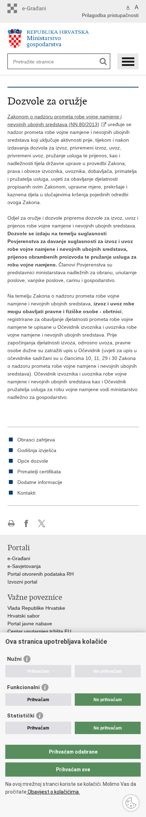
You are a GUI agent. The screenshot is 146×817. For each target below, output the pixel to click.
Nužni (14, 659)
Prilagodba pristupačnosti (110, 15)
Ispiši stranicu (11, 523)
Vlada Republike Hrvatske (36, 608)
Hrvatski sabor (23, 616)
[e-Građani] (37, 8)
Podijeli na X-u (41, 523)
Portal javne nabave (29, 623)
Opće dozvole (32, 461)
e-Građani (18, 558)
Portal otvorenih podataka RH (40, 574)
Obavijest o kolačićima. (53, 792)
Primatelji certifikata (39, 471)
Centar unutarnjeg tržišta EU (39, 631)
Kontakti (26, 493)
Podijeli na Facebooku (26, 523)
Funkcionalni (23, 687)
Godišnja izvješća (36, 450)
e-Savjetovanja (24, 566)
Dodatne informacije (39, 482)
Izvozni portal (22, 582)
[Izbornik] (128, 61)
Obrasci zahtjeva (36, 440)
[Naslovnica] (73, 38)
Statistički (20, 715)
